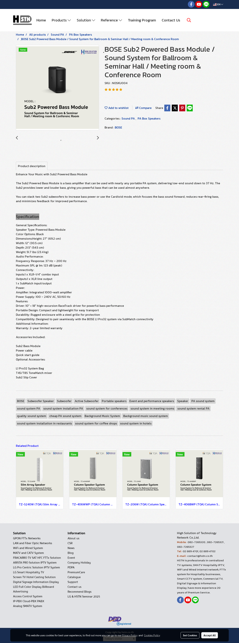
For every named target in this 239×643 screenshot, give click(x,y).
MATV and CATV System (28, 553)
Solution (84, 20)
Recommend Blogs (79, 591)
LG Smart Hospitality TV (28, 572)
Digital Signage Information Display (36, 582)
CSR (70, 543)
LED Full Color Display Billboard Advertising (33, 589)
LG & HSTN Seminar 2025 (84, 596)
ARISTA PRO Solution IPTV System (35, 562)
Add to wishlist (118, 108)
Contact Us (171, 20)
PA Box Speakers (149, 118)
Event (71, 557)
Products (60, 20)
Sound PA (129, 118)
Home (41, 20)
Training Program (142, 20)
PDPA (71, 567)
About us (73, 538)
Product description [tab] (31, 166)
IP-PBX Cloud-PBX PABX (28, 601)
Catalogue (74, 577)
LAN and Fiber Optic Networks (32, 543)
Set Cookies (190, 635)
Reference (110, 20)
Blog (71, 553)
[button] (189, 20)
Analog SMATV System (27, 606)
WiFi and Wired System (28, 548)
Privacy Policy (129, 635)
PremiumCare (76, 572)
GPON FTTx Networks (27, 538)
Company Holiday (79, 562)
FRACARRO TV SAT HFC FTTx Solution (37, 557)
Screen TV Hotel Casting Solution (34, 577)
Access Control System (27, 596)
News (71, 548)
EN (219, 4)
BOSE (118, 127)
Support (73, 582)
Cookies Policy (152, 635)
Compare (145, 108)
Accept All (210, 635)
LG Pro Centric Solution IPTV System (36, 567)
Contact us (74, 586)
